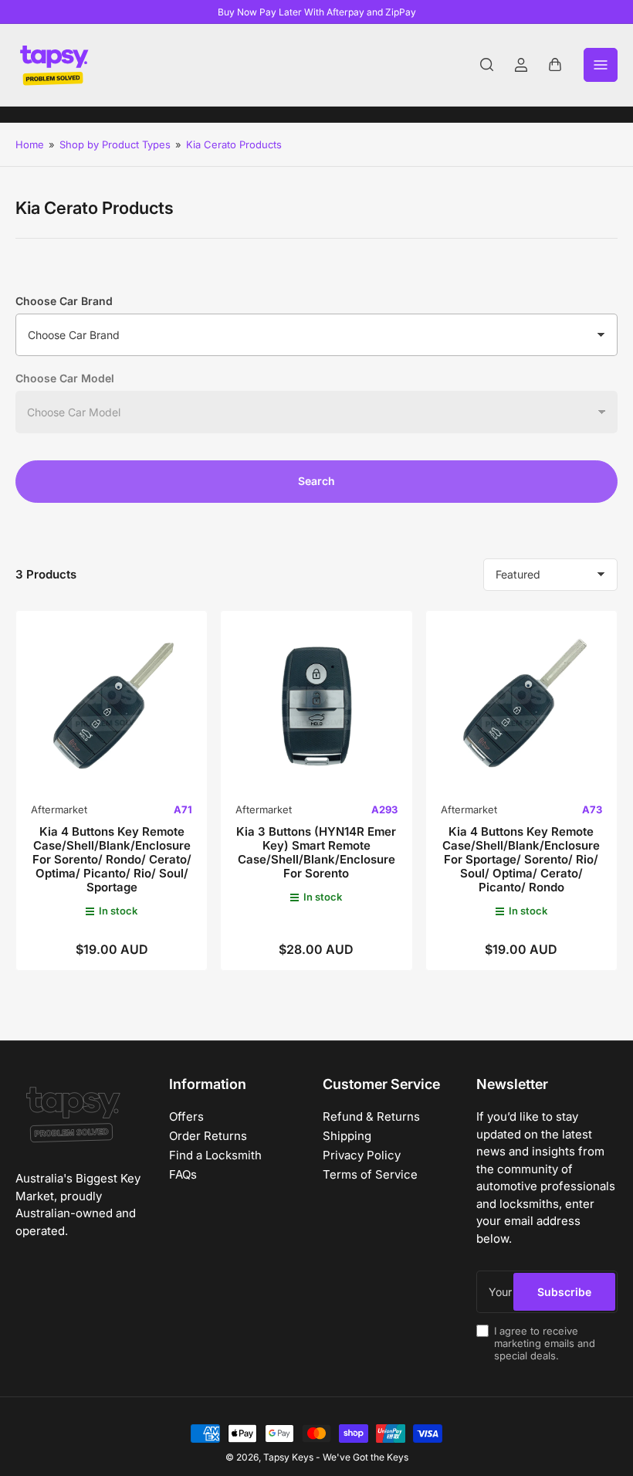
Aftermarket (59, 809)
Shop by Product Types (115, 144)
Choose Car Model (64, 378)
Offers (186, 1116)
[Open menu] (601, 65)
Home (29, 144)
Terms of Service (370, 1174)
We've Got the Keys (365, 1457)
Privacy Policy (362, 1155)
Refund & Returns (371, 1116)
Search (316, 480)
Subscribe (564, 1291)
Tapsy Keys (288, 1457)
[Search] (487, 65)
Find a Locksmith (215, 1155)
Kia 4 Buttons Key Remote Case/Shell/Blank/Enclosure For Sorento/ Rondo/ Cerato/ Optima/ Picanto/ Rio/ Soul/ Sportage (111, 859)
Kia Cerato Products (234, 144)
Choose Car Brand (64, 300)
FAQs (183, 1174)
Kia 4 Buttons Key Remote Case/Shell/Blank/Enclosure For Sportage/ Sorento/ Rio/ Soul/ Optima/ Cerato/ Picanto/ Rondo (521, 859)
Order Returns (208, 1135)
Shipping (347, 1135)
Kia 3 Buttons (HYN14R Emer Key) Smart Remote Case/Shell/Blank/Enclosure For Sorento (316, 852)
